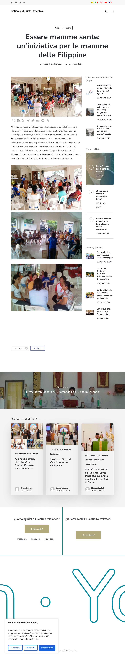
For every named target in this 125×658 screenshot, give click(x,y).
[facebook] (11, 2)
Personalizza (15, 648)
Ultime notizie (32, 454)
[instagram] (20, 2)
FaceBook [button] (36, 539)
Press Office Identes (52, 64)
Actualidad (54, 449)
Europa (92, 455)
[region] (32, 636)
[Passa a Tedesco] (106, 2)
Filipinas (67, 449)
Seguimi (105, 455)
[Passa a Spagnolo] (92, 2)
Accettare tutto (47, 648)
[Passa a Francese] (110, 2)
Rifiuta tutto (30, 648)
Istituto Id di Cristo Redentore (27, 11)
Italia (98, 455)
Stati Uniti (89, 460)
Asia (57, 28)
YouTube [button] (49, 539)
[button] (112, 11)
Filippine (67, 28)
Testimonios (55, 454)
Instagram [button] (22, 539)
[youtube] (16, 2)
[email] (24, 2)
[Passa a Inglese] (101, 2)
